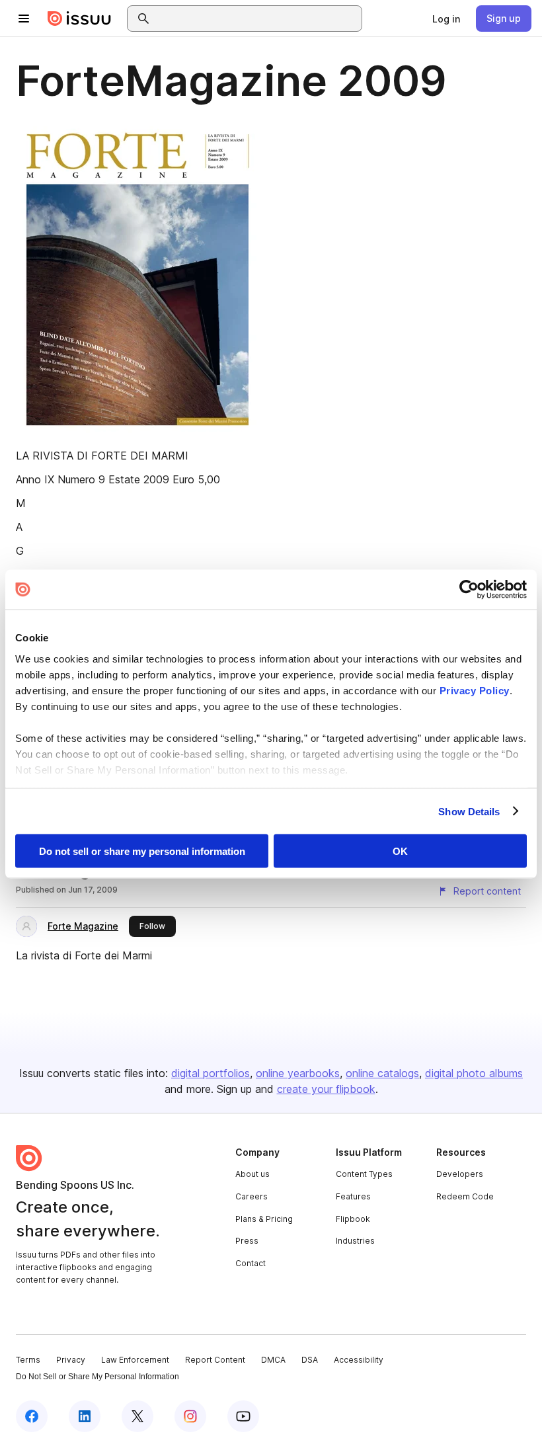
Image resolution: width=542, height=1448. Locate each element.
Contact (250, 1263)
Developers (459, 1174)
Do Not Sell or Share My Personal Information (97, 1376)
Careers (251, 1196)
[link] (446, 18)
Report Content (215, 1360)
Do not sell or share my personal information (142, 851)
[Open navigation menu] (24, 18)
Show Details (469, 811)
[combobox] (256, 18)
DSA (309, 1360)
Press (246, 1241)
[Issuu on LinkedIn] (84, 1416)
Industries (355, 1241)
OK (400, 851)
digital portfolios (210, 1073)
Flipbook (353, 1219)
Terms (28, 1360)
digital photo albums (474, 1073)
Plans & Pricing (264, 1219)
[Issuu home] (79, 18)
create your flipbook (326, 1089)
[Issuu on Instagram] (190, 1416)
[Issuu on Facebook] (32, 1416)
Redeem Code (465, 1196)
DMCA (273, 1360)
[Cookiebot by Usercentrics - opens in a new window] (469, 590)
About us (252, 1174)
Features (353, 1196)
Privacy (70, 1360)
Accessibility (358, 1360)
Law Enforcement (135, 1360)
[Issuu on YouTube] (243, 1416)
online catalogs (382, 1073)
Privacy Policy (475, 690)
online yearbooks (298, 1073)
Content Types (364, 1174)
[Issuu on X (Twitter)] (137, 1416)
